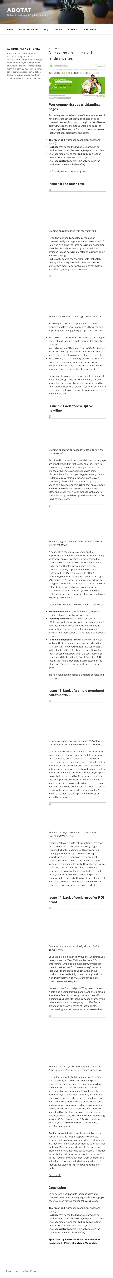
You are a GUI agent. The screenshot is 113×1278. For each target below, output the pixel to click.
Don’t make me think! (73, 867)
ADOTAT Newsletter (28, 29)
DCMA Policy (89, 29)
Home (10, 29)
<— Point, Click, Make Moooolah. (78, 1243)
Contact (58, 29)
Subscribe (72, 29)
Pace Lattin (55, 1175)
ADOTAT (19, 10)
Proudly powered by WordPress (21, 1271)
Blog (46, 29)
